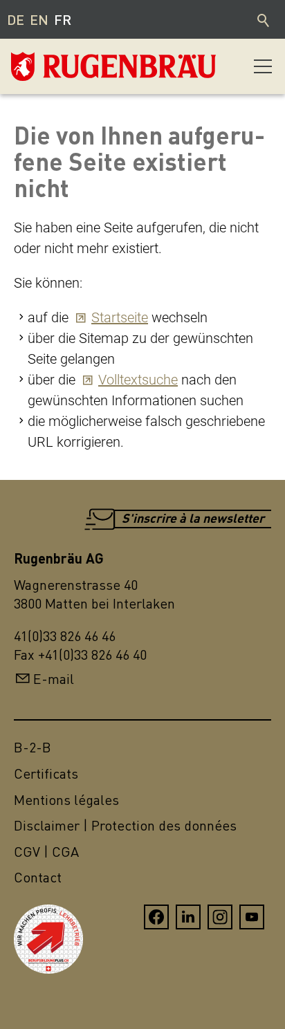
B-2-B (32, 747)
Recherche (264, 19)
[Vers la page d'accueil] (80, 66)
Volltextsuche (138, 379)
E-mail (53, 678)
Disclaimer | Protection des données (125, 825)
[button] (263, 66)
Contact (38, 877)
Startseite (119, 317)
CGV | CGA (46, 851)
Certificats (46, 773)
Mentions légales (66, 799)
